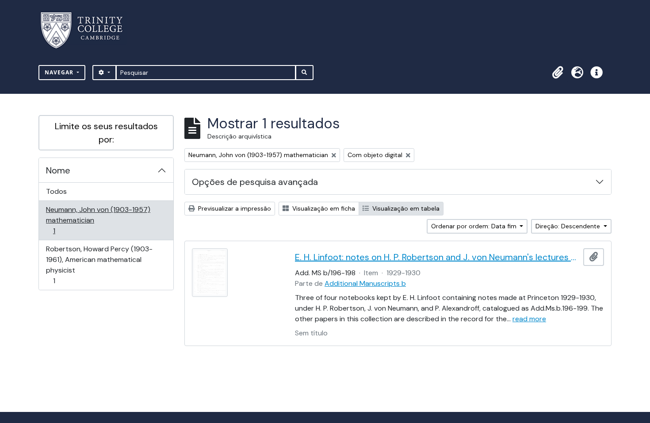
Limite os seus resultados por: (106, 132)
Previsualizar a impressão (233, 208)
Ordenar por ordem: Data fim (474, 226)
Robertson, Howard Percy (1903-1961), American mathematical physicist (99, 264)
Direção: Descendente (568, 226)
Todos (56, 191)
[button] (557, 72)
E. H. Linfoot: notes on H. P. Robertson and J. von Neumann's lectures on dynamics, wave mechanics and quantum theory (437, 257)
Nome (58, 170)
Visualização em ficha (323, 208)
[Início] (87, 30)
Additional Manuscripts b (365, 283)
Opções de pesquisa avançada (255, 182)
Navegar (60, 72)
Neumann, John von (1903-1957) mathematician (98, 219)
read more (529, 318)
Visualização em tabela (405, 208)
